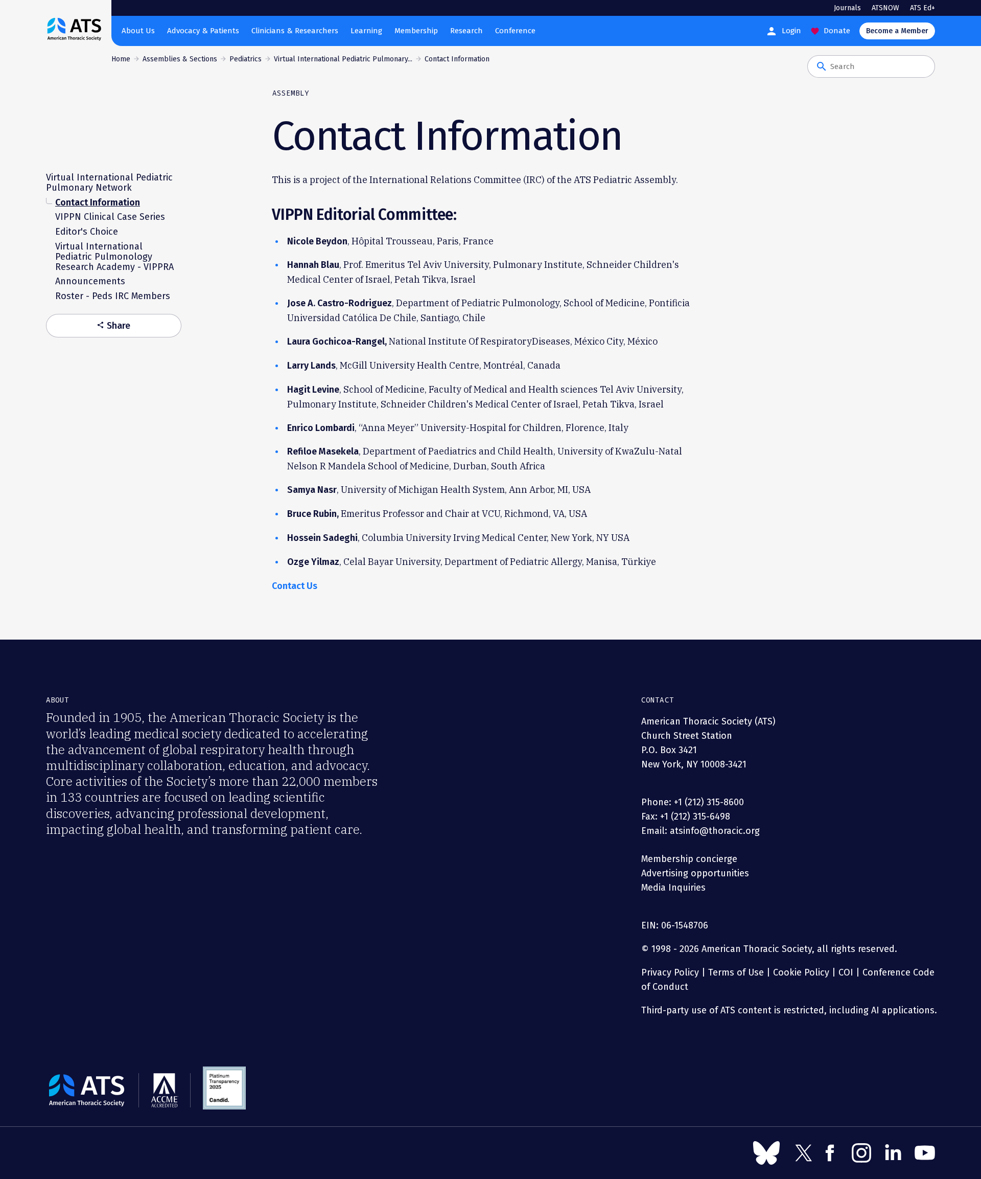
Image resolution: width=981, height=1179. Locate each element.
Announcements (90, 281)
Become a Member (897, 31)
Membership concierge (689, 859)
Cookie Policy (801, 972)
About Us (138, 30)
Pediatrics (245, 59)
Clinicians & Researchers (294, 30)
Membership (416, 30)
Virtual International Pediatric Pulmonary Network (109, 182)
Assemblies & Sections (180, 59)
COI (845, 972)
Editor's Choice (86, 231)
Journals (847, 8)
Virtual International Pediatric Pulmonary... (343, 59)
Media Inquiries (673, 887)
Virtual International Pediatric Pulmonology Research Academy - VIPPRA (114, 257)
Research (466, 30)
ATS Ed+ (922, 8)
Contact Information (97, 202)
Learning (366, 30)
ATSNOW (885, 8)
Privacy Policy (670, 972)
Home (120, 59)
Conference (515, 30)
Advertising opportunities (695, 873)
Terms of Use (736, 972)
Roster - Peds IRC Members (112, 296)
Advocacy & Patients (203, 30)
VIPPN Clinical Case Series (110, 216)
